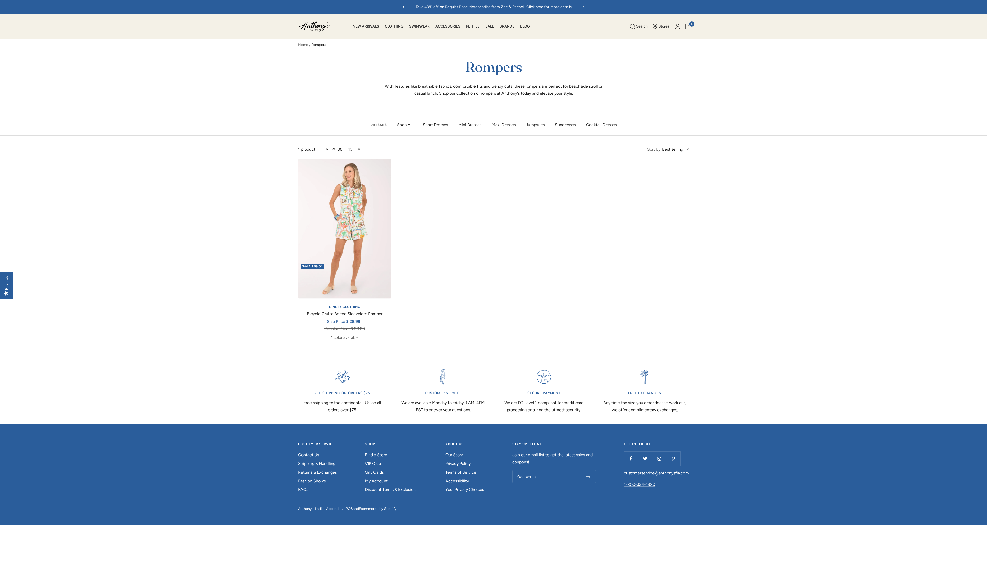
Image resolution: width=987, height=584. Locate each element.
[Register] (588, 476)
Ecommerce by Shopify (377, 509)
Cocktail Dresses (601, 124)
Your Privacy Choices (464, 489)
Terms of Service (460, 472)
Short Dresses (435, 124)
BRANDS (507, 26)
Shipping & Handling (316, 463)
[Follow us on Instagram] (659, 458)
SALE (489, 26)
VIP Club (373, 463)
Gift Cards (374, 472)
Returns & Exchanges (317, 472)
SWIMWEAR (419, 26)
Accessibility (457, 481)
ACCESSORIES (447, 26)
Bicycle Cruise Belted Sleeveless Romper (344, 313)
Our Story (454, 454)
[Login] (677, 26)
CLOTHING (394, 26)
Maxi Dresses (504, 124)
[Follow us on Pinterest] (673, 458)
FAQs (303, 489)
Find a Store (376, 454)
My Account (376, 481)
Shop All (405, 124)
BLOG (525, 26)
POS (349, 509)
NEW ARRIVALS (366, 26)
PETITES (473, 26)
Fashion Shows (312, 481)
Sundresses (565, 124)
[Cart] (688, 26)
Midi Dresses (469, 124)
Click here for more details (549, 7)
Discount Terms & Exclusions (391, 489)
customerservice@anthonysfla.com (656, 473)
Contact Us (308, 454)
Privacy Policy (458, 463)
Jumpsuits (535, 124)
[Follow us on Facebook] (631, 458)
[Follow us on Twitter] (645, 458)
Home (303, 45)
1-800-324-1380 (639, 484)
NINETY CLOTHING (344, 307)
